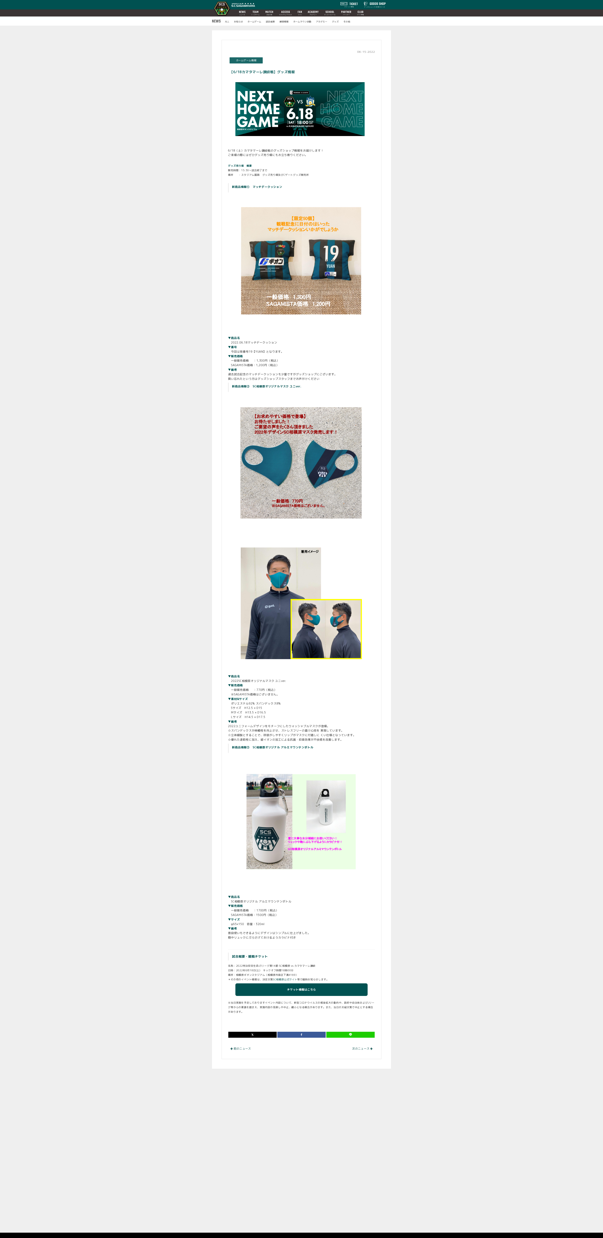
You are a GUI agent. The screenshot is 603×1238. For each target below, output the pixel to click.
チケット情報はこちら (301, 990)
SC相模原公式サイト (285, 979)
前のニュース (242, 1049)
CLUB (360, 13)
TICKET (351, 4)
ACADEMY (313, 13)
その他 (346, 21)
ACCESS (285, 13)
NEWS (242, 13)
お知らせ (238, 21)
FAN (300, 13)
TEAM (255, 13)
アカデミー (321, 21)
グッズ (335, 21)
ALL (227, 21)
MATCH (269, 13)
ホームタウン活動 (302, 21)
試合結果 (270, 21)
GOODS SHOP (375, 4)
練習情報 (284, 21)
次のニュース (361, 1049)
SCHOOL (330, 13)
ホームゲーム (254, 21)
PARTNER (346, 13)
